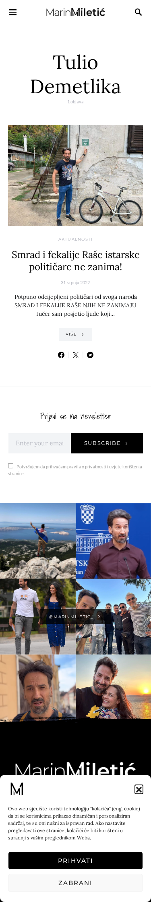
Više (71, 334)
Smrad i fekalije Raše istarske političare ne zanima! (76, 260)
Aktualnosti (75, 239)
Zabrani (75, 883)
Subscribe (102, 443)
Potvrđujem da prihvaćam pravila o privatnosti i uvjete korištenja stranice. (75, 470)
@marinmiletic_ (71, 616)
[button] (139, 789)
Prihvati (75, 860)
